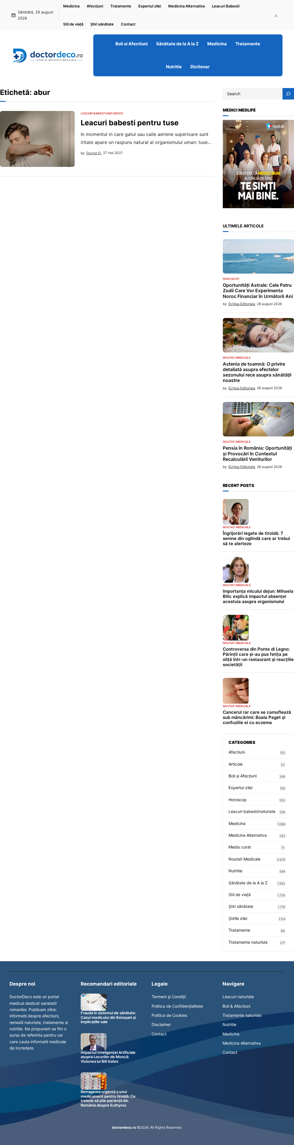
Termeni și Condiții (169, 996)
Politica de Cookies (169, 1015)
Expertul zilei (240, 787)
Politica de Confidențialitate (177, 1006)
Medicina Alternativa (248, 835)
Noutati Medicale (237, 357)
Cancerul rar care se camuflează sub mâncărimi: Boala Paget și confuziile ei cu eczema (257, 717)
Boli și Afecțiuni (243, 775)
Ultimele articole (243, 225)
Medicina (237, 823)
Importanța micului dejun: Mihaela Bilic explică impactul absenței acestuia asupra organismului (258, 596)
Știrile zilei (238, 918)
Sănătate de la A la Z (248, 882)
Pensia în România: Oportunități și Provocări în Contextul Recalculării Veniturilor (257, 453)
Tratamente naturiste (248, 942)
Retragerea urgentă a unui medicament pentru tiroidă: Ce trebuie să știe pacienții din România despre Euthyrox (108, 1098)
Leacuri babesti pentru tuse (130, 122)
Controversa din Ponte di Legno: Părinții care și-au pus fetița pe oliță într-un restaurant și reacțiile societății (258, 657)
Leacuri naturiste (238, 996)
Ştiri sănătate (241, 906)
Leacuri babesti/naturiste (102, 113)
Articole (236, 764)
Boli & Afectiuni (236, 1006)
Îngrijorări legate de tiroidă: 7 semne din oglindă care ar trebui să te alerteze (256, 538)
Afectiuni (237, 752)
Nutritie (235, 870)
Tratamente (239, 930)
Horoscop (231, 278)
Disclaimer (161, 1024)
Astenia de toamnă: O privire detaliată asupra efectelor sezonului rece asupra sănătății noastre (257, 372)
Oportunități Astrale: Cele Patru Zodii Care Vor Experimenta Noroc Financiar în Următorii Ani (258, 290)
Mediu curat (240, 846)
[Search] (288, 94)
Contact (159, 1033)
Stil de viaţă (240, 894)
